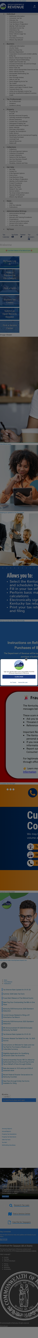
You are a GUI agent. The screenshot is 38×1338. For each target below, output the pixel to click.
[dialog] (19, 672)
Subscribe (19, 677)
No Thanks (13, 682)
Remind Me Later (23, 682)
